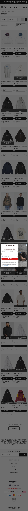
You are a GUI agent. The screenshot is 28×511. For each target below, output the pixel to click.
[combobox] (3, 256)
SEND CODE (9, 258)
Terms (7, 265)
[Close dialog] (26, 245)
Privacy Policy (5, 265)
